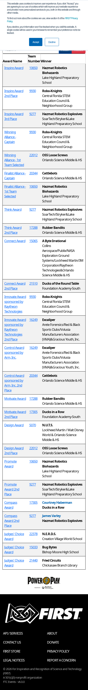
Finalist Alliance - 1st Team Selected (15, 191)
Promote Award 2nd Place (11, 489)
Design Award (14, 425)
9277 (32, 114)
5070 (32, 425)
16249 (33, 319)
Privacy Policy (58, 651)
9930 (32, 91)
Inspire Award (13, 68)
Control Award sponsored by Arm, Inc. (14, 352)
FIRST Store (11, 651)
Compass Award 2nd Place (11, 521)
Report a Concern (61, 660)
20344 (33, 173)
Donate (53, 642)
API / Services (13, 633)
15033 (33, 547)
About (52, 633)
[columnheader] (15, 59)
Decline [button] (51, 42)
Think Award (12, 209)
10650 (33, 68)
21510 (33, 283)
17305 (33, 412)
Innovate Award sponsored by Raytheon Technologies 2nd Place (15, 329)
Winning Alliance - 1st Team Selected (14, 160)
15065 (33, 241)
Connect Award (14, 241)
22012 (33, 155)
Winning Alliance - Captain (10, 137)
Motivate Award (15, 398)
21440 (33, 560)
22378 (33, 534)
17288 (33, 227)
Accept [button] (36, 42)
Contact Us (12, 642)
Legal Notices (14, 660)
